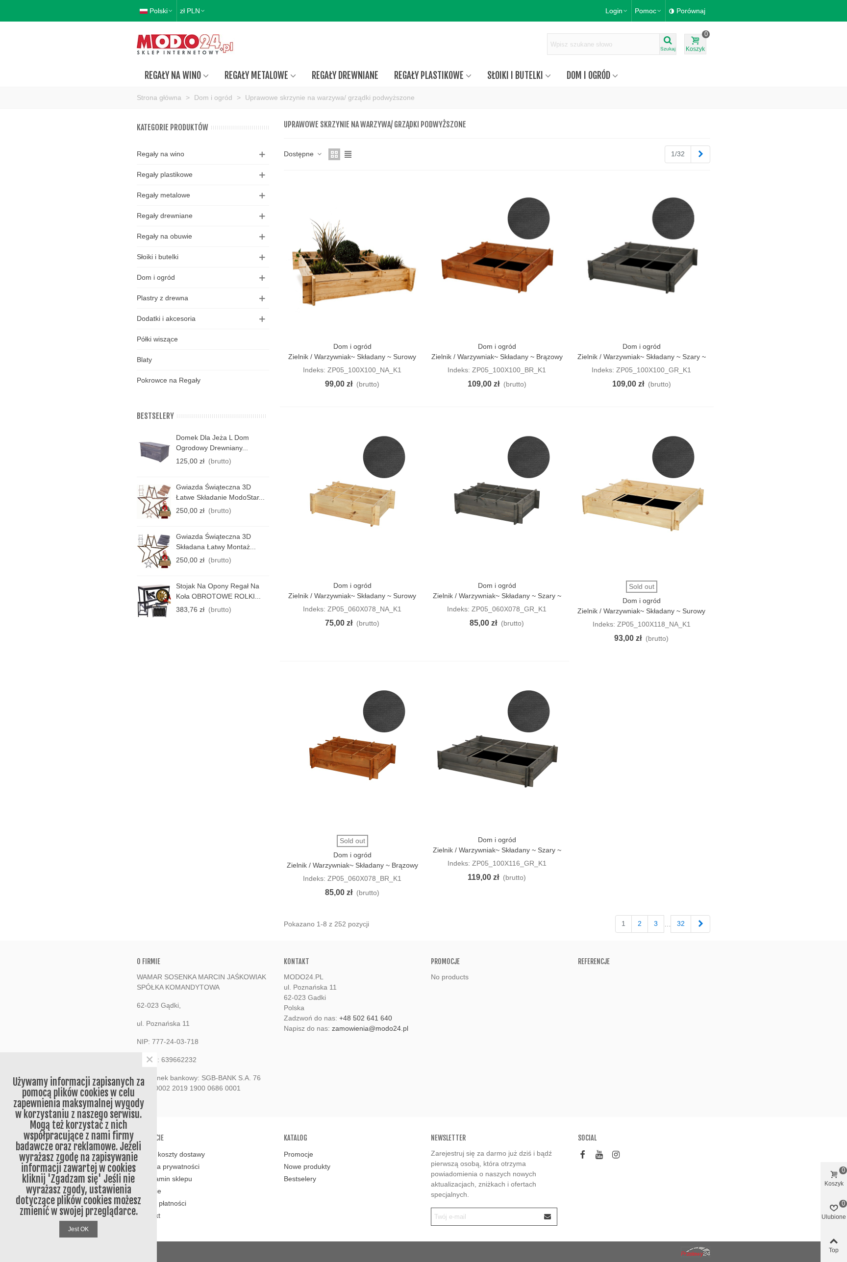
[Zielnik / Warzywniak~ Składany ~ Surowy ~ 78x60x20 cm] (352, 497)
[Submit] (548, 1216)
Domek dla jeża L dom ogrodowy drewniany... (212, 443)
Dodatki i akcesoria (166, 318)
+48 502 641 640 (365, 1018)
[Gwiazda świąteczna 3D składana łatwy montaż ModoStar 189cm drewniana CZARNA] (154, 551)
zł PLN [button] (190, 11)
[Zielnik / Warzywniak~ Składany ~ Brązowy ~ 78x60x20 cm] (352, 751)
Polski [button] (158, 11)
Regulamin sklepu (164, 1179)
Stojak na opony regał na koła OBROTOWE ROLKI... (218, 591)
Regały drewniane (345, 75)
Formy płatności (161, 1203)
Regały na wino (173, 75)
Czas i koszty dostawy (171, 1154)
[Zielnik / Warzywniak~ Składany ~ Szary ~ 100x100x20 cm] (641, 258)
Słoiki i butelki (515, 75)
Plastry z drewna (162, 298)
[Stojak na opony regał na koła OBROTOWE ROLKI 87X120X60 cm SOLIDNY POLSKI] (154, 600)
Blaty (144, 360)
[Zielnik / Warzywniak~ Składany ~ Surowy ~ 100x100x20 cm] (352, 258)
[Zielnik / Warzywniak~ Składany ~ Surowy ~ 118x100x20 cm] (641, 497)
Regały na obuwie (164, 236)
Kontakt (148, 1215)
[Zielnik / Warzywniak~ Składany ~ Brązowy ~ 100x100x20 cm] (497, 258)
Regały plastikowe (429, 75)
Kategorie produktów (172, 127)
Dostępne (300, 154)
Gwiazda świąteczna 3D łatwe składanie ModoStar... (220, 492)
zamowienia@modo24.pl (370, 1028)
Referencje (594, 961)
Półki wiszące (157, 339)
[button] (648, 11)
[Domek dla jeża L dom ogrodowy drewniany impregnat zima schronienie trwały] (154, 452)
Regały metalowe (256, 75)
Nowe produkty (307, 1166)
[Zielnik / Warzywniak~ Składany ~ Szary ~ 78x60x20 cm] (497, 497)
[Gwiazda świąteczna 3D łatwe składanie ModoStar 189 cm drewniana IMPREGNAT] (154, 501)
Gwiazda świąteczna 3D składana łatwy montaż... (216, 542)
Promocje (445, 961)
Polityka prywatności (168, 1166)
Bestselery (155, 416)
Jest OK (78, 1229)
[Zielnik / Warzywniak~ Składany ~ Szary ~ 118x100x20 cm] (497, 751)
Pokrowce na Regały (168, 380)
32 (681, 923)
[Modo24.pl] (191, 44)
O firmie (149, 1191)
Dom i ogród (588, 75)
